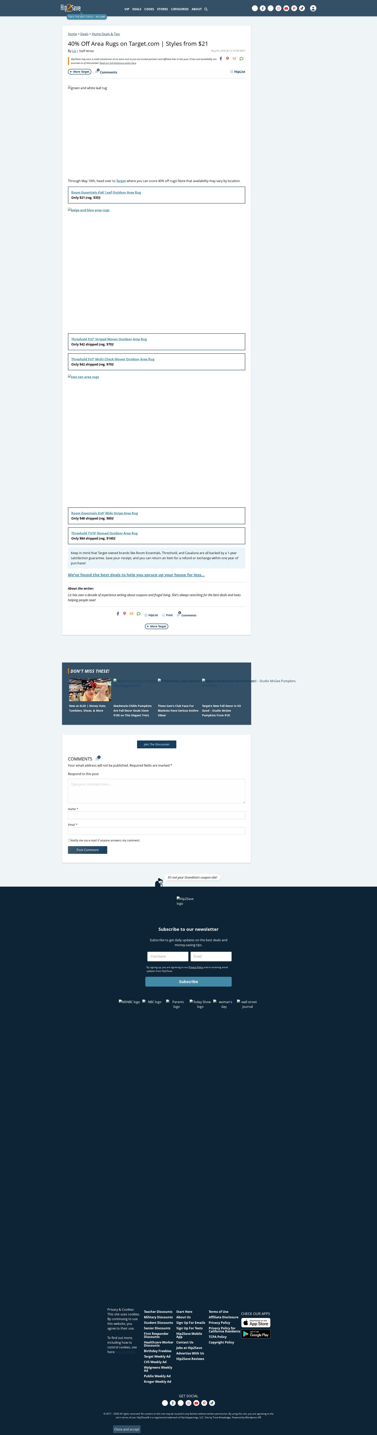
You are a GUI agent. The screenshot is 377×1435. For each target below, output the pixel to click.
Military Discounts (158, 1317)
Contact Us (184, 1342)
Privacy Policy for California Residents (224, 1330)
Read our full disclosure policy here (118, 63)
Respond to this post (83, 774)
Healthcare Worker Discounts (158, 1344)
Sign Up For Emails (190, 1322)
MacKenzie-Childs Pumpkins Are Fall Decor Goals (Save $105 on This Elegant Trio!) (132, 710)
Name (73, 809)
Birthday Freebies (157, 1351)
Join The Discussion (156, 744)
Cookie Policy (125, 1352)
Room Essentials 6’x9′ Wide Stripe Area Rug (104, 513)
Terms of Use (218, 1311)
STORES (162, 9)
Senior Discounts (157, 1328)
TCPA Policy (218, 1336)
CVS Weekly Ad (155, 1362)
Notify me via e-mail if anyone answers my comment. (105, 840)
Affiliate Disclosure (223, 1317)
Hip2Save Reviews (190, 1358)
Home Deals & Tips (106, 34)
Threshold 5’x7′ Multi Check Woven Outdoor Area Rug (112, 359)
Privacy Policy (219, 1322)
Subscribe (188, 981)
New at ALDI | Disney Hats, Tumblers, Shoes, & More (87, 708)
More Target (81, 71)
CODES (149, 9)
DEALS (136, 9)
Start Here (184, 1311)
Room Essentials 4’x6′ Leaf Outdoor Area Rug (106, 192)
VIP (126, 9)
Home (72, 34)
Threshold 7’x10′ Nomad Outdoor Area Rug (104, 533)
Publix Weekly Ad (157, 1376)
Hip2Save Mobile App (189, 1335)
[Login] (313, 8)
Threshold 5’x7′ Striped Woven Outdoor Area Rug (109, 339)
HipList (239, 71)
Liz (74, 51)
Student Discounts (158, 1322)
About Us (183, 1317)
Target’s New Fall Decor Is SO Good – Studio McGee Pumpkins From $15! (221, 710)
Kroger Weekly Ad (157, 1381)
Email (73, 825)
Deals (84, 34)
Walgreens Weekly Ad (158, 1369)
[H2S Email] (234, 58)
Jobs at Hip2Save (189, 1347)
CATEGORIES (179, 9)
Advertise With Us (190, 1353)
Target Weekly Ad (157, 1356)
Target (121, 181)
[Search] (206, 9)
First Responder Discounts (156, 1335)
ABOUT (197, 9)
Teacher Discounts (158, 1311)
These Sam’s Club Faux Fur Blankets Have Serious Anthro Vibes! (178, 710)
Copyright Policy (221, 1342)
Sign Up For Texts (189, 1328)
